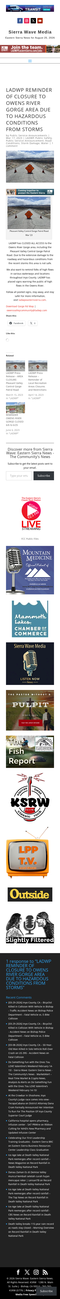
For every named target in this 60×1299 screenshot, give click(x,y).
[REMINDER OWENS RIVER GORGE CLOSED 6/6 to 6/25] (15, 407)
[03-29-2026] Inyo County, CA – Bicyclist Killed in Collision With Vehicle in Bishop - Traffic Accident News (30, 1006)
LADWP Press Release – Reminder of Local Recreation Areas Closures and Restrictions (37, 381)
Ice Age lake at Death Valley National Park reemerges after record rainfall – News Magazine (29, 1159)
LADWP (30, 138)
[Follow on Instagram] (26, 20)
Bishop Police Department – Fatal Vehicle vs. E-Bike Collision (30, 1014)
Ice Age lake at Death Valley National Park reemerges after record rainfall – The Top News (29, 1193)
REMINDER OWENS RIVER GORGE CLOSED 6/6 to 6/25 (15, 420)
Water (45, 143)
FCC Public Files (30, 538)
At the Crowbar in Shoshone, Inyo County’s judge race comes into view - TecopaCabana (29, 1099)
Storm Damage (30, 143)
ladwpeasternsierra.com (32, 299)
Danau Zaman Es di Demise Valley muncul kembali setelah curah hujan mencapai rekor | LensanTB (29, 1176)
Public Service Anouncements (28, 135)
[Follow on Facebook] (20, 20)
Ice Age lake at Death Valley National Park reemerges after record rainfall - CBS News (29, 1210)
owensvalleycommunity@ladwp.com (27, 310)
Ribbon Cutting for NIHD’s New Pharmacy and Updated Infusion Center (30, 1128)
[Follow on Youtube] (40, 20)
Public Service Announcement (25, 140)
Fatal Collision (16, 1057)
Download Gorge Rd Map (20, 306)
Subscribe (44, 476)
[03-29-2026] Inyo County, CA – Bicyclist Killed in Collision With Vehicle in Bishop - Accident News (30, 1027)
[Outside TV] (30, 901)
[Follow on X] (33, 20)
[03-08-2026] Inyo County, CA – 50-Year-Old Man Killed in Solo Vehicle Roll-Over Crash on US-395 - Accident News (30, 1049)
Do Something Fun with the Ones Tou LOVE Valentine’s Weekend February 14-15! (30, 1086)
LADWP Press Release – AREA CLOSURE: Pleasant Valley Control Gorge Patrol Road (14, 381)
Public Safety (43, 138)
